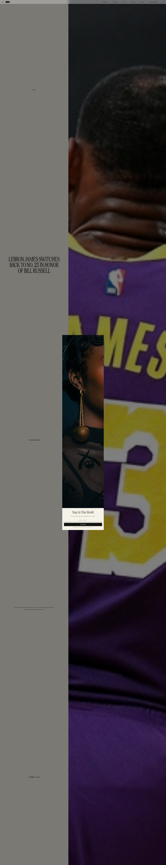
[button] (1, 2)
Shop (142, 1)
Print (124, 1)
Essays (115, 1)
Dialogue (105, 1)
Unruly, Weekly (153, 1)
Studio (133, 1)
